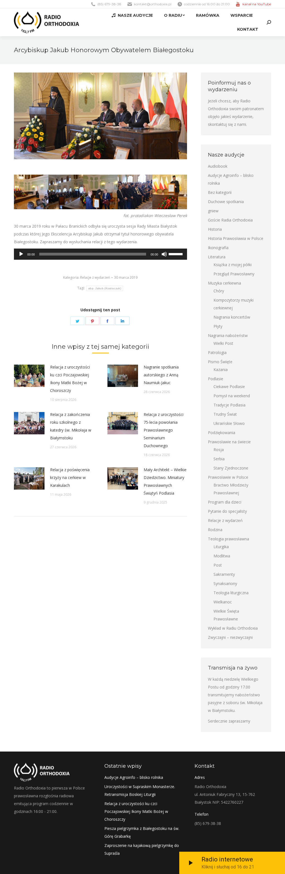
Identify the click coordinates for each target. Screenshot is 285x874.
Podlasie (215, 378)
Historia (215, 229)
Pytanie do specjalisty (227, 511)
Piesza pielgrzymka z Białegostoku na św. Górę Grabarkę (141, 832)
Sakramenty (224, 574)
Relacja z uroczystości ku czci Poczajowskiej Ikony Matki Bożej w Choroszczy (70, 378)
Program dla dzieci (224, 502)
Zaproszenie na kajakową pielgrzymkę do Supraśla (141, 849)
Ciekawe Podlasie (229, 386)
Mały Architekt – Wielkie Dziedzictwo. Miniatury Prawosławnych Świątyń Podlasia (165, 481)
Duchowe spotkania (226, 201)
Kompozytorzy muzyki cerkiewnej (233, 303)
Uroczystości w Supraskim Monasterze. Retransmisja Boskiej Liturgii (139, 790)
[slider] (176, 254)
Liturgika (221, 546)
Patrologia (217, 352)
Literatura (216, 256)
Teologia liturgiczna (231, 592)
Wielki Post (223, 343)
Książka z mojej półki (232, 264)
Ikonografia (218, 247)
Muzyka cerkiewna (224, 283)
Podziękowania (221, 432)
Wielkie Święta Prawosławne (226, 615)
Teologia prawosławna (228, 538)
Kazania (220, 369)
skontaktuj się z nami (227, 124)
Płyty (217, 326)
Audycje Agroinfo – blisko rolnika (231, 179)
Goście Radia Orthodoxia (230, 220)
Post (217, 565)
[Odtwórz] (21, 254)
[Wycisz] (164, 254)
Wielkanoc (222, 602)
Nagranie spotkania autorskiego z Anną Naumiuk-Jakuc (161, 374)
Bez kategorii (220, 192)
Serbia (219, 458)
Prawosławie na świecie (229, 441)
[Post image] (29, 376)
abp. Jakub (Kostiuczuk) (104, 288)
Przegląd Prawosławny (233, 273)
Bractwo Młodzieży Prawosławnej (230, 488)
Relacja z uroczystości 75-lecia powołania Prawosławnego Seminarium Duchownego (163, 430)
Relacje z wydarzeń (95, 277)
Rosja (218, 449)
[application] (100, 254)
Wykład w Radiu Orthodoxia (233, 628)
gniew (213, 210)
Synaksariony (225, 583)
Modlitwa (221, 555)
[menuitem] (132, 15)
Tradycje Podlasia (229, 405)
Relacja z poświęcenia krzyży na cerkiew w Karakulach (70, 477)
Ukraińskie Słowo (229, 423)
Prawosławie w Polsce (228, 477)
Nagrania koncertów (231, 317)
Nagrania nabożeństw (228, 335)
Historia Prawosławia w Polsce (235, 238)
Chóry (218, 290)
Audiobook (217, 166)
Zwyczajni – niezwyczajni (230, 637)
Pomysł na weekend (231, 395)
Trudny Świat (225, 414)
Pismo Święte (220, 361)
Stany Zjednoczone (230, 468)
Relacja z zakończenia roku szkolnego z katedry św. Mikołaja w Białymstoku (70, 426)
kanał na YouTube (256, 4)
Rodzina (215, 529)
